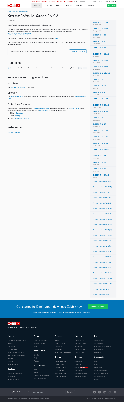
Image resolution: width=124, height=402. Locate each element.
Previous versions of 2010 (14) (102, 267)
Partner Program (80, 340)
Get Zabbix (111, 5)
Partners (78, 336)
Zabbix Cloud (39, 351)
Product (14, 11)
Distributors (78, 346)
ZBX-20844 (12, 68)
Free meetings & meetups (102, 346)
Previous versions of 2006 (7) (102, 289)
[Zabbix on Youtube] (115, 392)
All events (97, 352)
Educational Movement (101, 373)
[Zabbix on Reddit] (104, 392)
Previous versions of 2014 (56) (102, 246)
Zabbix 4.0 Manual (14, 132)
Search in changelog (78, 51)
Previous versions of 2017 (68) (102, 230)
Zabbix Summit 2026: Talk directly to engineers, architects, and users (52, 1)
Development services (22, 118)
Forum (96, 364)
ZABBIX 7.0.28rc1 (101, 105)
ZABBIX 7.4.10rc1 (101, 175)
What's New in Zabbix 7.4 (16, 352)
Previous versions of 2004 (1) (102, 294)
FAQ (35, 346)
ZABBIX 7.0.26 (99, 162)
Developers (98, 367)
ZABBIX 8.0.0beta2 (101, 73)
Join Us (81, 367)
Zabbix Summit (99, 340)
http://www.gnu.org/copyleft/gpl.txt (19, 34)
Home (9, 11)
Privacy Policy (23, 398)
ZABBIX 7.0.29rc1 (101, 60)
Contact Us (78, 361)
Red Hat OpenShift (40, 379)
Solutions (11, 369)
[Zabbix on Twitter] (94, 392)
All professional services (63, 352)
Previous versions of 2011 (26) (102, 262)
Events (97, 336)
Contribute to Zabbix (101, 370)
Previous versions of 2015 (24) (102, 240)
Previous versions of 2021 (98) (102, 208)
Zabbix (14, 5)
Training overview (60, 361)
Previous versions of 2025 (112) (102, 187)
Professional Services (41, 108)
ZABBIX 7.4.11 (99, 118)
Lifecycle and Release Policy (17, 355)
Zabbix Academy (60, 376)
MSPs (76, 1)
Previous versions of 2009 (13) (102, 273)
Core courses (59, 364)
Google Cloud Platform (41, 376)
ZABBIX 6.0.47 (99, 92)
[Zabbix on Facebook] (99, 392)
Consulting (58, 346)
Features (10, 343)
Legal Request (44, 398)
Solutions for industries (15, 373)
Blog (95, 361)
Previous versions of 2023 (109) (102, 197)
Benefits (36, 355)
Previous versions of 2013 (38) (102, 251)
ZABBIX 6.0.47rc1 (101, 111)
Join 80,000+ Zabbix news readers (19, 392)
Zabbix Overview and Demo (17, 340)
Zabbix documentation (18, 87)
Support (57, 340)
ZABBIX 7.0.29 (99, 41)
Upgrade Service (74, 108)
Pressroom (78, 370)
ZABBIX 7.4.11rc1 (101, 137)
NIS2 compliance (13, 379)
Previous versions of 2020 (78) (102, 214)
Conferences (98, 343)
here (56, 38)
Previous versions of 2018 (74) (102, 224)
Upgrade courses (60, 367)
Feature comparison (40, 343)
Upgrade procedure (17, 97)
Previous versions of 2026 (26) (102, 181)
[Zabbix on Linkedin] (109, 392)
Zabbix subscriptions (40, 340)
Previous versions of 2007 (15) (102, 283)
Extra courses (59, 370)
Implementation (60, 349)
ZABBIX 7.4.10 (99, 156)
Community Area (99, 376)
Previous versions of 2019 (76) (102, 219)
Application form (80, 352)
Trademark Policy (80, 376)
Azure (36, 373)
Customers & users (81, 373)
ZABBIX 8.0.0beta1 (101, 149)
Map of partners (80, 349)
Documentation (13, 364)
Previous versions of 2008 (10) (102, 278)
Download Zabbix (97, 306)
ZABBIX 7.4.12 (99, 79)
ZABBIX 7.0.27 (99, 124)
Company (79, 357)
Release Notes (22, 11)
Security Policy (12, 398)
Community (82, 1)
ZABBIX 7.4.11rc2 (101, 130)
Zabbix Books (98, 379)
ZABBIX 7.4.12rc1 (101, 99)
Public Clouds (39, 365)
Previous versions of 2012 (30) (102, 257)
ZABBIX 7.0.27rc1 (101, 143)
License (10, 358)
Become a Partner (80, 343)
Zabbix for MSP (60, 343)
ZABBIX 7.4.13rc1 (101, 54)
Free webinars (98, 349)
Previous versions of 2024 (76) (102, 192)
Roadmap (11, 361)
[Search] (90, 1)
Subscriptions (19, 113)
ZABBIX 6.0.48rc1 (101, 67)
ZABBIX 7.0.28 (99, 86)
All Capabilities (12, 349)
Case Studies (12, 376)
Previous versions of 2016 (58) (102, 235)
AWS (35, 370)
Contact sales (43, 110)
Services (58, 336)
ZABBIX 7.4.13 (99, 35)
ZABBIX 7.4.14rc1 (101, 22)
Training (17, 116)
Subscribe (70, 392)
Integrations (11, 346)
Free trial (36, 361)
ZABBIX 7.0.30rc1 (101, 28)
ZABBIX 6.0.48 (99, 48)
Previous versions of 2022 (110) (102, 203)
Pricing (36, 336)
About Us (78, 364)
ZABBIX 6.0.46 (99, 169)
